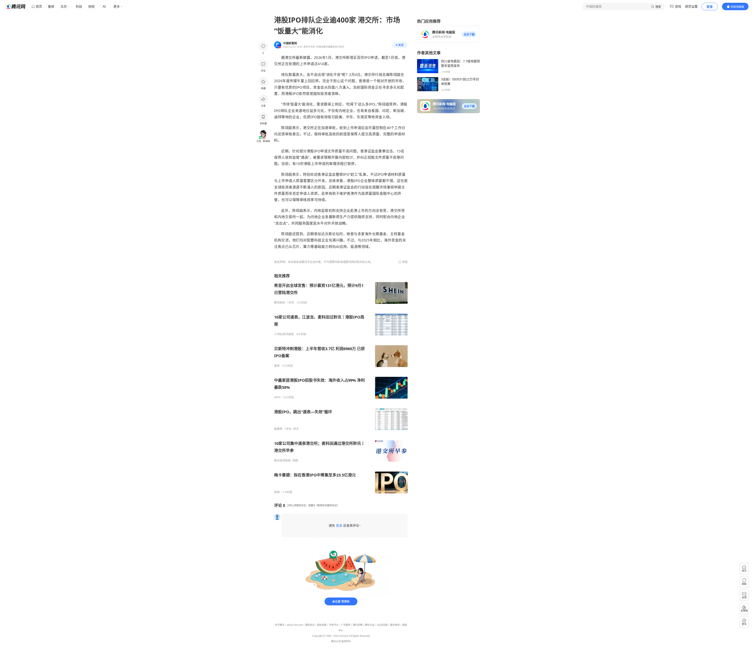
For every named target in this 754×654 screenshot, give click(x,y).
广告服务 (345, 625)
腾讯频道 (395, 625)
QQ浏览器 (382, 625)
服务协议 (310, 625)
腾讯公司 (336, 641)
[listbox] (341, 383)
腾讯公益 (369, 625)
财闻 (277, 492)
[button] (469, 34)
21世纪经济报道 (284, 334)
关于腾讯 (279, 625)
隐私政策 (322, 625)
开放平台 (334, 625)
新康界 (278, 428)
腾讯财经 (279, 302)
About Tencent (295, 625)
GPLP (277, 397)
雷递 (277, 365)
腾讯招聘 (357, 625)
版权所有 (346, 641)
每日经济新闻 (282, 460)
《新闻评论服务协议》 (327, 505)
